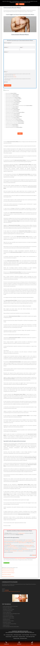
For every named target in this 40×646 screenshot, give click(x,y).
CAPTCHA (6, 81)
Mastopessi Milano (9, 636)
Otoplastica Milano (15, 636)
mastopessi (29, 546)
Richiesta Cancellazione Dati (19, 631)
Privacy (6, 71)
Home (5, 634)
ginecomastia (24, 548)
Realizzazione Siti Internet (10, 632)
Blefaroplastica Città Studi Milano (8, 576)
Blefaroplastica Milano (23, 638)
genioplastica (19, 541)
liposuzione (20, 550)
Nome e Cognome (8, 42)
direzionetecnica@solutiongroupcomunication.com (12, 591)
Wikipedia (34, 555)
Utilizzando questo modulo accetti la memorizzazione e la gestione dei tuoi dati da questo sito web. (18, 79)
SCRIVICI (20, 133)
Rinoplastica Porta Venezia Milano (8, 568)
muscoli (6, 550)
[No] (38, 3)
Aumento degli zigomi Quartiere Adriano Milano (10, 606)
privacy (14, 74)
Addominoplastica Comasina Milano (8, 616)
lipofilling (9, 544)
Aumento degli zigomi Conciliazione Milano (9, 623)
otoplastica (30, 541)
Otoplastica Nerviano (6, 625)
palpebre (5, 541)
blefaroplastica (10, 541)
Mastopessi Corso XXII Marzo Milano (8, 617)
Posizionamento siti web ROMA (19, 632)
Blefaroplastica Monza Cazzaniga (8, 570)
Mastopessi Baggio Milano (7, 612)
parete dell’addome (13, 550)
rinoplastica (30, 539)
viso (17, 539)
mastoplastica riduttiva (12, 546)
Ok (17, 4)
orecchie (25, 541)
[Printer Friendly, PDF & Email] (6, 562)
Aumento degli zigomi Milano (30, 636)
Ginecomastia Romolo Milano (20, 558)
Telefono (6, 47)
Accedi (30, 631)
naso (27, 539)
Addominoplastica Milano (17, 634)
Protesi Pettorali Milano (25, 634)
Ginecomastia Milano (33, 634)
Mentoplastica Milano (22, 636)
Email (21, 47)
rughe (20, 542)
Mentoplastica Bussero (6, 619)
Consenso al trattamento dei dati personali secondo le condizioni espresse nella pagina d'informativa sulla (17, 74)
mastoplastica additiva (28, 545)
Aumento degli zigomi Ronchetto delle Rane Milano (11, 626)
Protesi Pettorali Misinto (6, 574)
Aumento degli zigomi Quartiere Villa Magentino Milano (11, 613)
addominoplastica (25, 549)
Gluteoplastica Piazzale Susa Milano (8, 609)
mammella (12, 545)
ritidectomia (23, 542)
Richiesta (6, 51)
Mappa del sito (26, 631)
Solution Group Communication (29, 632)
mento (15, 541)
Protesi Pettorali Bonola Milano (8, 610)
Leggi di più (21, 4)
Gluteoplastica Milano (9, 634)
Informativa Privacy (12, 631)
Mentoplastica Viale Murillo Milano (8, 572)
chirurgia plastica (21, 533)
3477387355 (7, 590)
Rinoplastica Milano (16, 638)
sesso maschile (15, 548)
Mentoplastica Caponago (7, 622)
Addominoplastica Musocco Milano (8, 620)
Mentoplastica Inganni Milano (7, 607)
